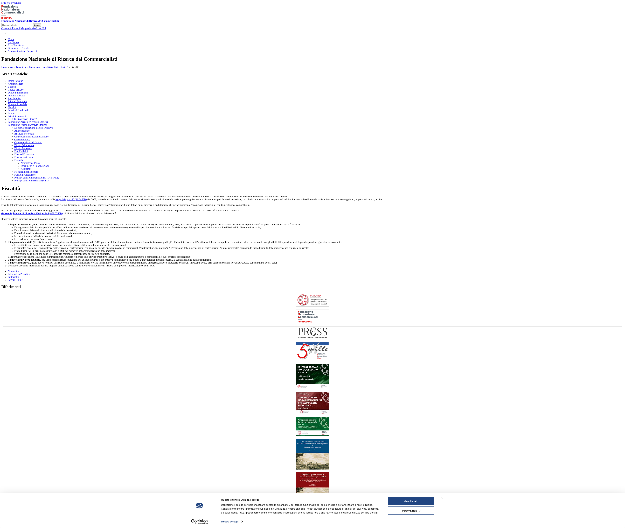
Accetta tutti (411, 501)
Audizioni (26, 168)
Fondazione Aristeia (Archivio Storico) (28, 122)
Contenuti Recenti (10, 28)
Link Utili (41, 28)
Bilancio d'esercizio (24, 133)
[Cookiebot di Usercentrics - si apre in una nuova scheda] (199, 521)
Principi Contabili (17, 116)
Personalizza (409, 510)
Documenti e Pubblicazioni (35, 165)
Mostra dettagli (229, 521)
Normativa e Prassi (30, 163)
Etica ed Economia (17, 101)
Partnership (13, 277)
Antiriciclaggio (15, 83)
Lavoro (11, 113)
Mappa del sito (28, 28)
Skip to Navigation (11, 2)
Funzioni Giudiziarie (18, 110)
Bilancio (12, 86)
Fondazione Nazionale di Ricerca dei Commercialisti (30, 21)
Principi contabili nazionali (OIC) (31, 180)
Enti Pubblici (14, 98)
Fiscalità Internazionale (26, 171)
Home (4, 67)
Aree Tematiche (18, 67)
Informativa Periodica (19, 274)
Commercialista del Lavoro (28, 142)
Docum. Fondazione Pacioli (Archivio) (34, 127)
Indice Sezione (15, 80)
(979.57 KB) (32, 213)
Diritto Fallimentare (18, 92)
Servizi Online (15, 279)
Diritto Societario (16, 95)
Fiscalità (12, 107)
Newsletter (13, 271)
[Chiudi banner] (441, 498)
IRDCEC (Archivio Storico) (22, 119)
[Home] (17, 18)
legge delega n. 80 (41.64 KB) (71, 199)
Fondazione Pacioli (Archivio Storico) (48, 67)
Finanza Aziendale (17, 104)
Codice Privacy (16, 89)
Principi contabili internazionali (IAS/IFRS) (36, 177)
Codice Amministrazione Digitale (31, 136)
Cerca (37, 25)
